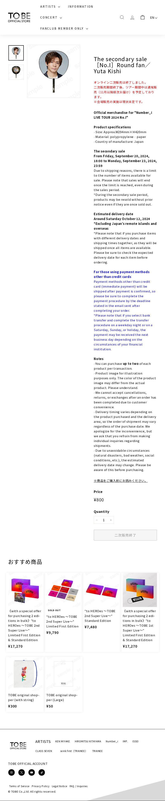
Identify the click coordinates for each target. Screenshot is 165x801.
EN (152, 17)
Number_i (112, 741)
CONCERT (49, 17)
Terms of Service (19, 786)
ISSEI (135, 741)
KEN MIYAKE (62, 741)
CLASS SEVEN (43, 751)
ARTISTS (48, 6)
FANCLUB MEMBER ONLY (62, 28)
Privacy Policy (41, 786)
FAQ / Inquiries (79, 786)
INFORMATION (80, 6)
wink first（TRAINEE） (73, 751)
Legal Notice (59, 786)
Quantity (101, 511)
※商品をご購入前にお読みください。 (121, 480)
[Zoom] (53, 71)
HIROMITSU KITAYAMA (88, 741)
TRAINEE (97, 751)
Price (98, 491)
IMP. (125, 741)
